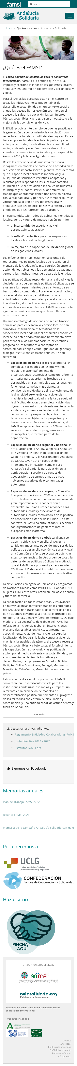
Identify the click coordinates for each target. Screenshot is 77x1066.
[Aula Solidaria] (38, 994)
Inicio (9, 28)
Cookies (67, 1040)
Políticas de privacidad (59, 1046)
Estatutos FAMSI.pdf (28, 748)
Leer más (39, 714)
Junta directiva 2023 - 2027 (32, 741)
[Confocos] (38, 880)
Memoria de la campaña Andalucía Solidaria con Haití (38, 827)
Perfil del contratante (60, 1050)
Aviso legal (65, 1043)
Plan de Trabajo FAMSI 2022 (21, 802)
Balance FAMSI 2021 (16, 815)
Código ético (64, 1056)
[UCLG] (38, 863)
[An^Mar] (38, 976)
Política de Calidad (61, 1053)
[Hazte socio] (38, 930)
